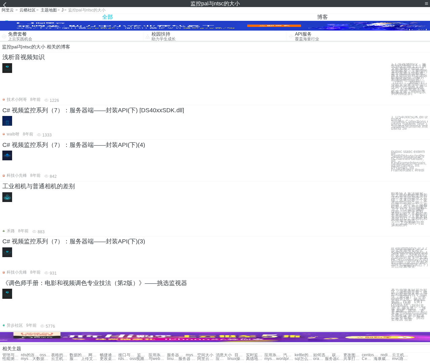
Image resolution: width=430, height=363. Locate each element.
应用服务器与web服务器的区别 (221, 359)
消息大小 (224, 355)
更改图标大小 (352, 355)
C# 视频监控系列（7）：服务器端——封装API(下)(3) (73, 241)
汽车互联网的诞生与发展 (289, 355)
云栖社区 (27, 10)
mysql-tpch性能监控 (270, 359)
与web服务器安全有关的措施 (157, 359)
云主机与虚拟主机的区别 (401, 355)
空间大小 (205, 355)
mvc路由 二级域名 (401, 359)
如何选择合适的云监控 (322, 355)
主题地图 (49, 10)
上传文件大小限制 (90, 359)
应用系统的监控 (157, 355)
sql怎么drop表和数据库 (304, 359)
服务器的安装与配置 (176, 355)
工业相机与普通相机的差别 (38, 186)
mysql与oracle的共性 (191, 355)
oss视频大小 (139, 359)
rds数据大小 (124, 359)
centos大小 (371, 355)
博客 (322, 17)
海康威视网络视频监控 (383, 359)
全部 (107, 17)
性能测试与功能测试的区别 (11, 359)
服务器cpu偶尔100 (334, 359)
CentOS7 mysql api (367, 359)
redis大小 (386, 355)
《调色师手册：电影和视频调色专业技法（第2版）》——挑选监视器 (94, 283)
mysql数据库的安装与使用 (26, 359)
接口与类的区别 (127, 355)
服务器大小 (75, 359)
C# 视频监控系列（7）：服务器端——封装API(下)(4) (73, 145)
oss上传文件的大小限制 (45, 355)
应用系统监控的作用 (273, 355)
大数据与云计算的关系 (41, 359)
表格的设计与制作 (60, 355)
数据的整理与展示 (79, 355)
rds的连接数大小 (30, 355)
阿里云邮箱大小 (206, 359)
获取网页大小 (337, 355)
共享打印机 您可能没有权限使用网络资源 (352, 359)
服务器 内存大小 (187, 359)
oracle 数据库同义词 (319, 359)
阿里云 (8, 10)
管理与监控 (11, 355)
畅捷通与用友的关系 (109, 355)
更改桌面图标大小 (109, 359)
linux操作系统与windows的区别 (172, 359)
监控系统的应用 (142, 355)
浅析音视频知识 (23, 57)
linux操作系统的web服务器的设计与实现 (236, 359)
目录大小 (240, 355)
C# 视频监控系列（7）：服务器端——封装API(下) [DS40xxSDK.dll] (93, 110)
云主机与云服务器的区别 (60, 359)
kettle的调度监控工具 (304, 355)
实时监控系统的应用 (255, 355)
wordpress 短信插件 (285, 359)
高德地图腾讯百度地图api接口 (255, 359)
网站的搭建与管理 (94, 355)
